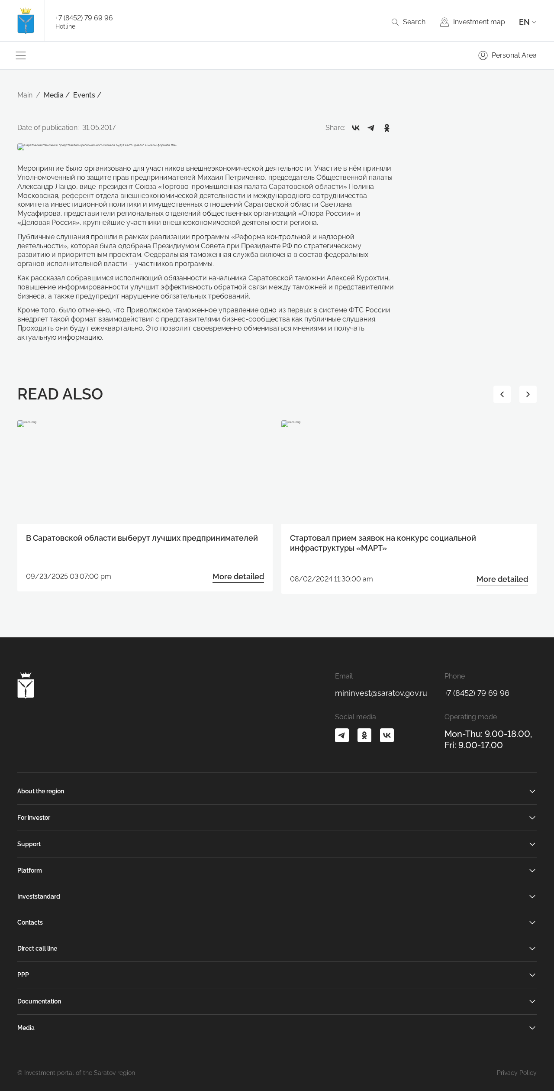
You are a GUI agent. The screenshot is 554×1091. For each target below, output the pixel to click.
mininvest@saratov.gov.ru (381, 693)
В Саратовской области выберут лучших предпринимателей (142, 537)
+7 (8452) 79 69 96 (84, 18)
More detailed (238, 576)
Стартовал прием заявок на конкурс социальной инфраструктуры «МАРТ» (383, 542)
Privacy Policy (517, 1072)
